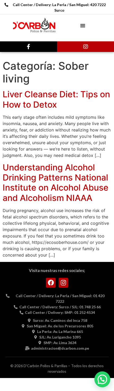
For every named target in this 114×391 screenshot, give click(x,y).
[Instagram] (85, 46)
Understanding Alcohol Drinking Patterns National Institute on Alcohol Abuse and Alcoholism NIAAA (55, 182)
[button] (83, 25)
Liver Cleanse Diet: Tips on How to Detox (56, 99)
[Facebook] (51, 283)
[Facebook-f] (28, 46)
